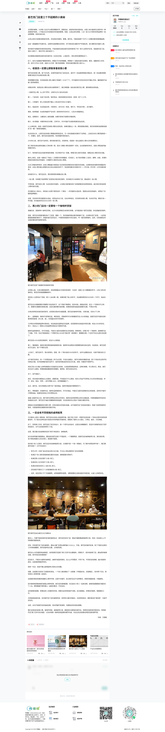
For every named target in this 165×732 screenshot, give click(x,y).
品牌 (46, 2)
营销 (39, 9)
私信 (137, 15)
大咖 (63, 2)
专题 (68, 3)
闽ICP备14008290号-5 (48, 729)
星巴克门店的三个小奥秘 (77, 649)
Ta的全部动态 (125, 40)
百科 (74, 2)
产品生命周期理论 (96, 649)
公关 (57, 3)
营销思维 (31, 21)
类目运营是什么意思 (120, 35)
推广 (52, 9)
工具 (79, 3)
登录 (129, 3)
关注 (134, 15)
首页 (40, 3)
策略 (58, 9)
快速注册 (136, 3)
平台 (45, 9)
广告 (51, 3)
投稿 (137, 8)
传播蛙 (38, 729)
